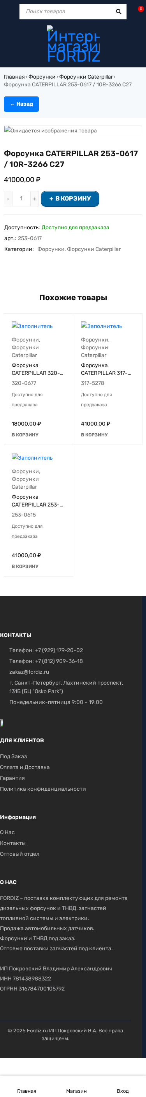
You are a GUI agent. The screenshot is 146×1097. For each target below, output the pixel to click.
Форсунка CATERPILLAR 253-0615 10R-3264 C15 (36, 505)
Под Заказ (13, 756)
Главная (14, 77)
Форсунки (42, 77)
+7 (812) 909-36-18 (59, 661)
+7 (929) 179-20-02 (59, 650)
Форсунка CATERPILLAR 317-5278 (104, 373)
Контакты (13, 843)
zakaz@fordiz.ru (29, 672)
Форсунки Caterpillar (86, 77)
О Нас (7, 832)
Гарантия (12, 778)
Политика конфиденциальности (43, 789)
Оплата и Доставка (25, 767)
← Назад (21, 104)
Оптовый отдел (19, 854)
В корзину (73, 198)
